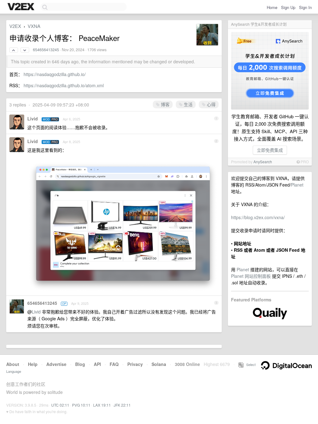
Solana (159, 364)
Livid (32, 118)
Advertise (56, 364)
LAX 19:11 (102, 405)
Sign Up (288, 7)
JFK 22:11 (122, 405)
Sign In (305, 7)
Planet (297, 185)
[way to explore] (21, 7)
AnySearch (262, 161)
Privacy (135, 364)
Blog (80, 364)
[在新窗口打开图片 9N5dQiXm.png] (123, 289)
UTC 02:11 (60, 405)
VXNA (34, 26)
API (97, 364)
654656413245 (46, 49)
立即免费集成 (270, 150)
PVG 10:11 (81, 405)
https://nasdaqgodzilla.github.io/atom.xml (64, 85)
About (12, 364)
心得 (211, 104)
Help (33, 364)
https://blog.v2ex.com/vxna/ (258, 217)
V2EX (15, 26)
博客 (165, 104)
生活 (188, 104)
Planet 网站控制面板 (251, 276)
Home (272, 7)
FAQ (114, 364)
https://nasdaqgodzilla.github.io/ (55, 74)
